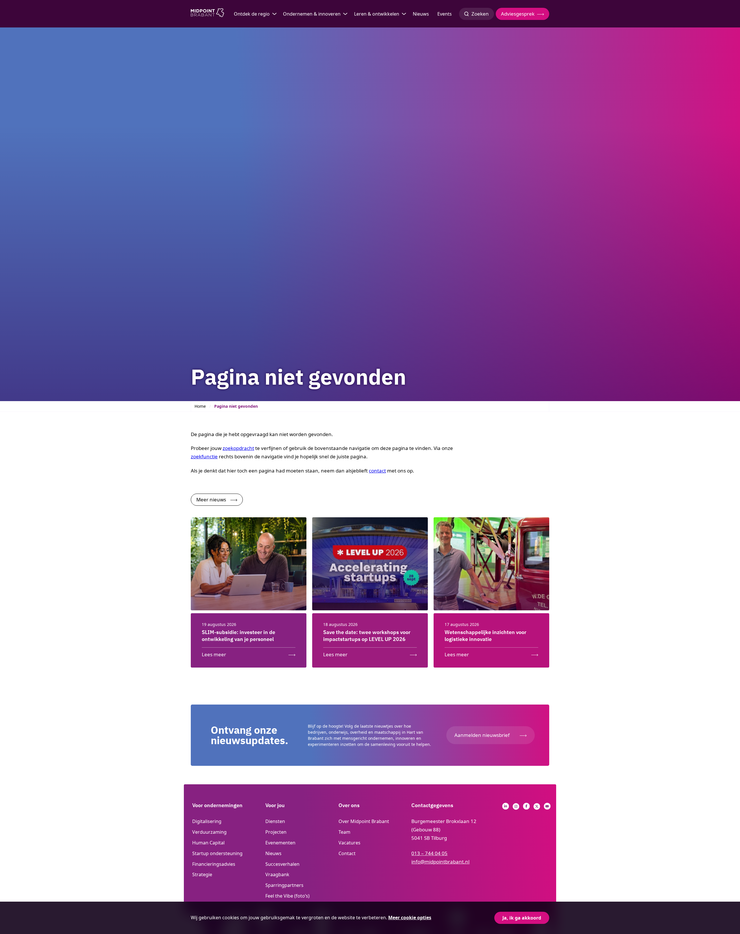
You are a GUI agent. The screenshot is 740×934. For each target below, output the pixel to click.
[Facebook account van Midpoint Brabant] (526, 808)
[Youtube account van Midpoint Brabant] (547, 808)
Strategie (202, 874)
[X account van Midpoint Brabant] (536, 808)
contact (377, 470)
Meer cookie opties (409, 917)
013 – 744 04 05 (429, 853)
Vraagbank (277, 874)
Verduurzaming (209, 832)
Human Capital (208, 843)
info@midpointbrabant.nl (440, 861)
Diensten (275, 821)
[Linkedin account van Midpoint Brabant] (505, 808)
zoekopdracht (238, 448)
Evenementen (280, 843)
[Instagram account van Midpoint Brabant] (516, 808)
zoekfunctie (204, 456)
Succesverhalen (282, 864)
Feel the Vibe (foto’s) (287, 896)
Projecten (275, 832)
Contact (347, 853)
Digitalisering (206, 821)
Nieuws (421, 14)
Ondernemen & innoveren (312, 14)
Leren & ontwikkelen (376, 14)
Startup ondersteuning (217, 853)
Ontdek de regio (252, 14)
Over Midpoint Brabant (363, 821)
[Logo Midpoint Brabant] (207, 14)
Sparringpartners (284, 885)
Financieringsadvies (213, 864)
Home (200, 406)
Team (344, 832)
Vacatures (349, 843)
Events (444, 14)
